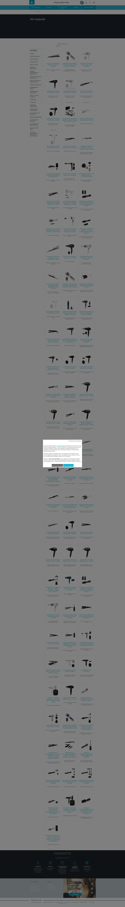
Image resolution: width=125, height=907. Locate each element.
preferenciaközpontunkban (49, 461)
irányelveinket (78, 461)
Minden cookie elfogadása (68, 465)
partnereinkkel (59, 445)
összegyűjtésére (75, 447)
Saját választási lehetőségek (57, 465)
